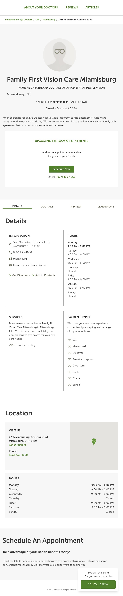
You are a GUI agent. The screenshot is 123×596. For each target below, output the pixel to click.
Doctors (47, 206)
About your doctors (41, 7)
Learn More (106, 206)
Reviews (72, 7)
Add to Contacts (45, 275)
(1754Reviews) (78, 101)
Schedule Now (61, 169)
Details (17, 206)
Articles (92, 7)
